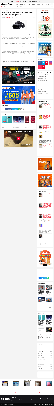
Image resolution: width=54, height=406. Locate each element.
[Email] (21, 109)
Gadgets (33, 4)
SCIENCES (45, 361)
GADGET (6, 10)
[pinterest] (52, 399)
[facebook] (40, 399)
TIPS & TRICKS (45, 364)
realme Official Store (42, 91)
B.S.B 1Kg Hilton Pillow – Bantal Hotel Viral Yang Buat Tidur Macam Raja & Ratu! (49, 389)
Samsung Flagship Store (43, 93)
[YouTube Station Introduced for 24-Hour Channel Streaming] (49, 329)
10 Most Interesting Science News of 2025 (14, 6)
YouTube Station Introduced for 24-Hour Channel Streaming (48, 335)
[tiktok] (50, 399)
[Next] (52, 6)
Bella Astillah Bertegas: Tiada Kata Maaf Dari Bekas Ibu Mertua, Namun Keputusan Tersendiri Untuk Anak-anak (45, 236)
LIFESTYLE (45, 355)
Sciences (38, 4)
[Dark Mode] (50, 4)
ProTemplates (16, 404)
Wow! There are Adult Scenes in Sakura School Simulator (41, 292)
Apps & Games (22, 4)
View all (33, 114)
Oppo (39, 87)
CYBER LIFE (45, 351)
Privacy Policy (45, 404)
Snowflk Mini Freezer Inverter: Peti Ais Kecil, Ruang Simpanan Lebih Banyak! (27, 389)
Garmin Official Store (42, 78)
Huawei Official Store (42, 82)
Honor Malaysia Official (42, 80)
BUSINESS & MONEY (45, 349)
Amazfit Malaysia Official (43, 74)
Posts (41, 374)
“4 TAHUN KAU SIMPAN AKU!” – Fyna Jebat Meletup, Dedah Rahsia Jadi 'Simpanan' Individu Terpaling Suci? (45, 226)
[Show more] (23, 109)
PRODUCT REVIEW (45, 359)
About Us (39, 404)
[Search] (52, 4)
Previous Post (4, 148)
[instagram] (47, 399)
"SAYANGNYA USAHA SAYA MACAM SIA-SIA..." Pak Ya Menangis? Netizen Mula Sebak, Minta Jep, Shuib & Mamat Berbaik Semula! (45, 205)
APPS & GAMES (45, 346)
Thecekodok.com (10, 404)
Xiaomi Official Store (42, 97)
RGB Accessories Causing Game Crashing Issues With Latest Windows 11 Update (41, 335)
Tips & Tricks (44, 4)
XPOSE (45, 366)
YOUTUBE (45, 368)
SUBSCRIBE (17, 1)
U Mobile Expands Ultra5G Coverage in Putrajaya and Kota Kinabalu (48, 305)
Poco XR (40, 89)
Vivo (39, 95)
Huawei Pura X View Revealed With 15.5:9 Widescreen (29, 125)
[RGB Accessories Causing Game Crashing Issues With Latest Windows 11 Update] (41, 329)
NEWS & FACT (45, 357)
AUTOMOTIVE (45, 348)
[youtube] (45, 399)
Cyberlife (28, 4)
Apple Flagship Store (42, 76)
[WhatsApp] (19, 109)
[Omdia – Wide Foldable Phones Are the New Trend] (49, 317)
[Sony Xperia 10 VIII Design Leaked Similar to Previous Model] (41, 317)
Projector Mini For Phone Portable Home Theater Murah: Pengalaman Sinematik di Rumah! (5, 390)
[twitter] (43, 399)
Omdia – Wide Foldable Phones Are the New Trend (18, 125)
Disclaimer (51, 404)
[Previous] (51, 6)
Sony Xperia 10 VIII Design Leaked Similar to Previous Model (6, 125)
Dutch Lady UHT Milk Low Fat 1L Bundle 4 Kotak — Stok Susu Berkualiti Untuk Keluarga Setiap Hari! (16, 390)
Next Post (33, 148)
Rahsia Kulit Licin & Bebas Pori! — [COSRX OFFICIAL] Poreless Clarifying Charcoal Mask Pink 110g (38, 389)
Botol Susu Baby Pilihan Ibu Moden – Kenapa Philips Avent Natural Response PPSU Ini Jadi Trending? (45, 106)
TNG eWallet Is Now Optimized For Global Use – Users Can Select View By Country (41, 305)
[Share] (34, 17)
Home (16, 4)
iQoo (39, 85)
